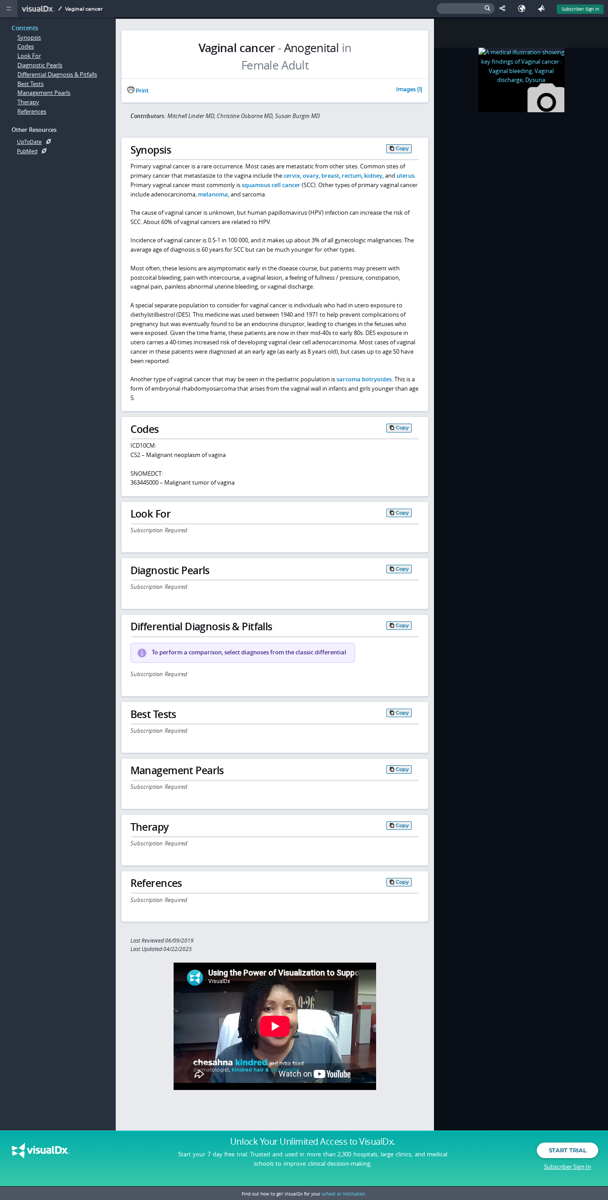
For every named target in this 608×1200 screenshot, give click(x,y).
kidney (373, 175)
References (31, 111)
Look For (29, 56)
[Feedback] (543, 8)
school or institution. (344, 1194)
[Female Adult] (275, 65)
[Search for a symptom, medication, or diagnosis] (466, 8)
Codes (25, 46)
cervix (292, 175)
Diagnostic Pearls (39, 65)
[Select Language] (524, 8)
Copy (402, 148)
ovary (311, 175)
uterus (405, 175)
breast (330, 175)
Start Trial (567, 1150)
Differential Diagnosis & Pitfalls (57, 74)
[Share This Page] (504, 8)
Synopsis (29, 37)
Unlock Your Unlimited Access (312, 1141)
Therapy (28, 102)
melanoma (213, 194)
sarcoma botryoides (364, 379)
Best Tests (30, 84)
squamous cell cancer (271, 185)
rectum (351, 175)
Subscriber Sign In (580, 9)
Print (141, 91)
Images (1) (409, 90)
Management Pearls (43, 93)
